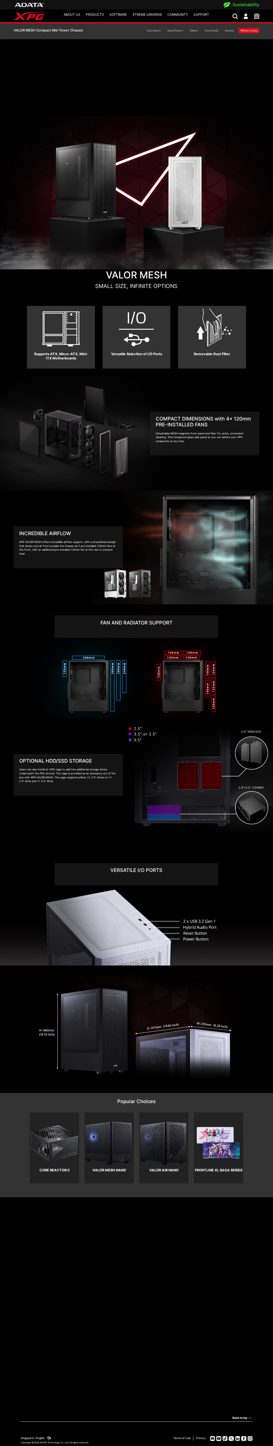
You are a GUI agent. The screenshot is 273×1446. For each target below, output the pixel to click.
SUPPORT (201, 15)
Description (154, 30)
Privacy (201, 1438)
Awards (229, 30)
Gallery (194, 30)
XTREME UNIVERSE (147, 15)
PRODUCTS (95, 15)
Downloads (211, 30)
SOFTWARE (118, 15)
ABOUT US (72, 15)
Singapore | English (33, 1438)
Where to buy (249, 30)
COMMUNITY (177, 15)
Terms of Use (182, 1438)
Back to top (239, 1417)
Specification (175, 30)
